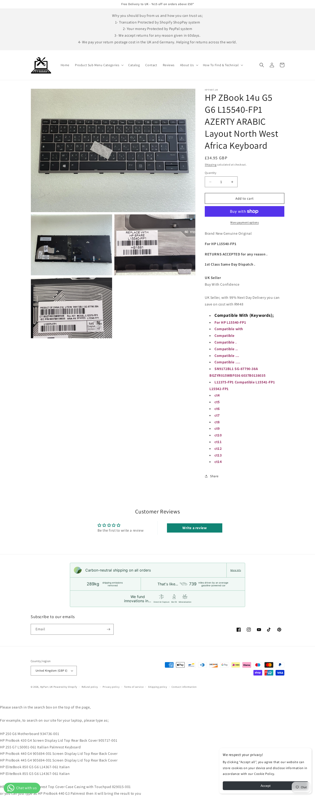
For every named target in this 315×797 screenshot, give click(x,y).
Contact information (184, 686)
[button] (98, 65)
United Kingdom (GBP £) (52, 671)
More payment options (244, 222)
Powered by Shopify (65, 686)
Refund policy (90, 686)
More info (235, 570)
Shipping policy (157, 686)
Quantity (210, 173)
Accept (265, 786)
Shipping (211, 164)
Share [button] (214, 476)
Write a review (194, 527)
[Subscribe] (108, 629)
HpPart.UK (46, 686)
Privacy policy (111, 686)
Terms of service (133, 686)
